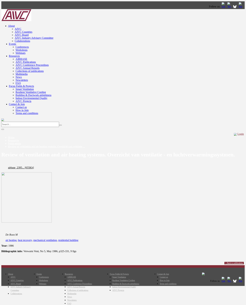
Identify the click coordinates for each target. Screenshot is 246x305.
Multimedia (22, 74)
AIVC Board (22, 34)
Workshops (21, 50)
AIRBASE (21, 59)
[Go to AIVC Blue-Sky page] (235, 6)
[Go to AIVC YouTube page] (229, 6)
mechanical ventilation (45, 240)
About (11, 25)
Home (11, 137)
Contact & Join (17, 104)
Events (12, 43)
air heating (11, 240)
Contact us (21, 107)
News (19, 77)
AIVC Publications (26, 62)
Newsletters (22, 80)
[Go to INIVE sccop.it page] (241, 6)
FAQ (18, 83)
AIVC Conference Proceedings (32, 65)
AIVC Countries (23, 31)
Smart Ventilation (25, 89)
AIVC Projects (23, 101)
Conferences (22, 47)
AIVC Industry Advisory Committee (34, 37)
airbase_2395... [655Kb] (21, 167)
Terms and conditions (27, 113)
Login (240, 134)
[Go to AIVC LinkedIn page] (224, 6)
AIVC (18, 28)
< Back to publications (234, 263)
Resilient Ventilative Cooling (31, 92)
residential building (68, 240)
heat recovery (25, 240)
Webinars (20, 53)
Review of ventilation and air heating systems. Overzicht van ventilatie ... (46, 146)
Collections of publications (30, 71)
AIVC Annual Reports (27, 68)
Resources (14, 56)
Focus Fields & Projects (21, 86)
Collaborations (22, 40)
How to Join (22, 110)
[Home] (16, 20)
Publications (14, 143)
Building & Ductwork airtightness (33, 95)
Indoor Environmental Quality (31, 98)
